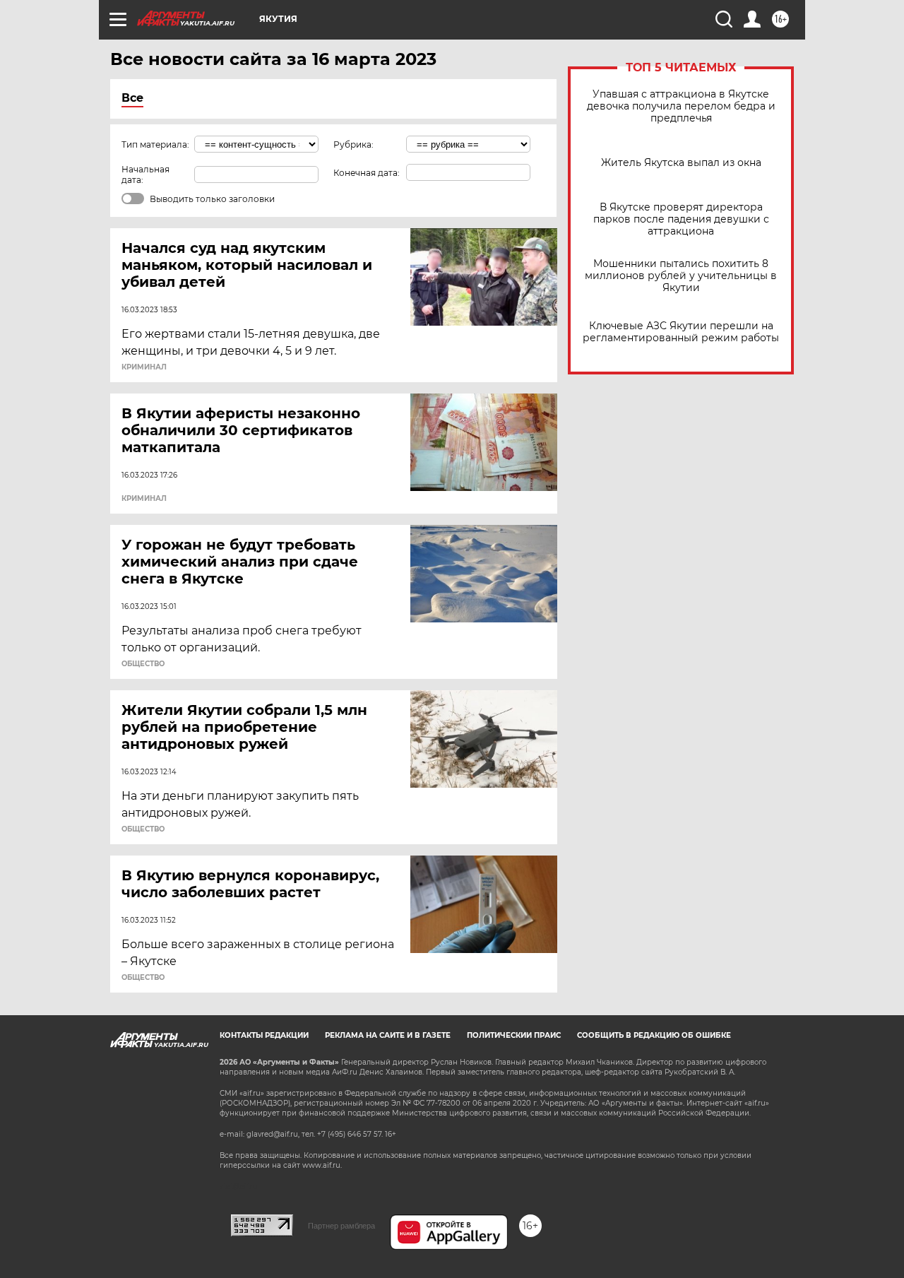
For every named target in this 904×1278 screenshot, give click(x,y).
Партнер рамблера (341, 1225)
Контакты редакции (264, 1035)
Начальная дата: (145, 174)
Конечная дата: (366, 172)
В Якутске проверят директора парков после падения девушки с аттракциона (681, 219)
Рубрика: (353, 144)
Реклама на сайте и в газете (388, 1035)
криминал (144, 367)
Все (132, 98)
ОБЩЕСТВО (143, 664)
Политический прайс (514, 1035)
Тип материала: (155, 144)
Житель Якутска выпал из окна (681, 163)
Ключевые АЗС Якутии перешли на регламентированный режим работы (681, 332)
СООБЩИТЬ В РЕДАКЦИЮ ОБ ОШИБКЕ (654, 1035)
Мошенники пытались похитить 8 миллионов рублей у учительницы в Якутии (681, 276)
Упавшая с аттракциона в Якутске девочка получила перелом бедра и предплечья (681, 106)
